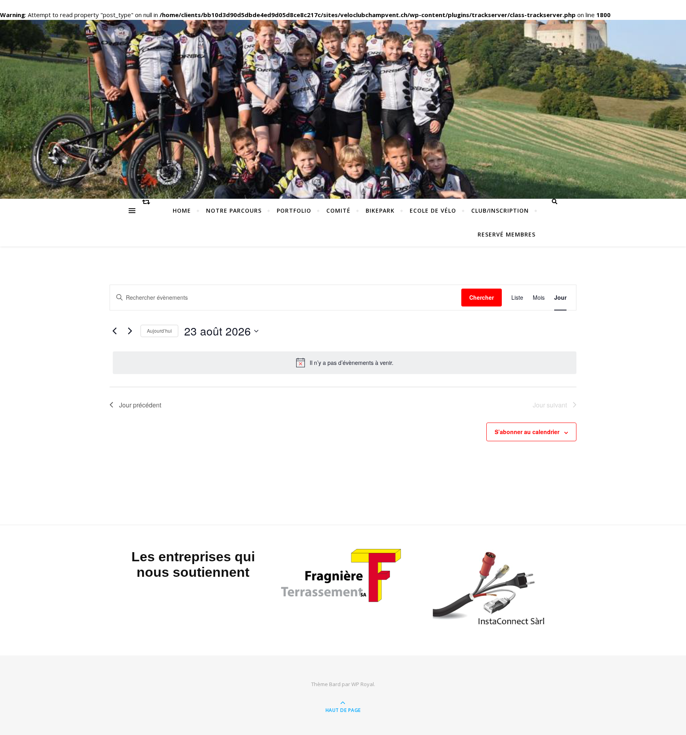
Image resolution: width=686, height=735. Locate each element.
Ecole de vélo (433, 210)
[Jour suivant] (130, 331)
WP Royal (362, 684)
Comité (338, 210)
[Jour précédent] (114, 331)
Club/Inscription (500, 210)
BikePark (380, 210)
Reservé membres (507, 234)
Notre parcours (234, 210)
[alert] (344, 362)
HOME (182, 210)
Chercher (481, 297)
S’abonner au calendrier (527, 432)
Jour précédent (140, 404)
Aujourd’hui (159, 330)
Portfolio (294, 210)
